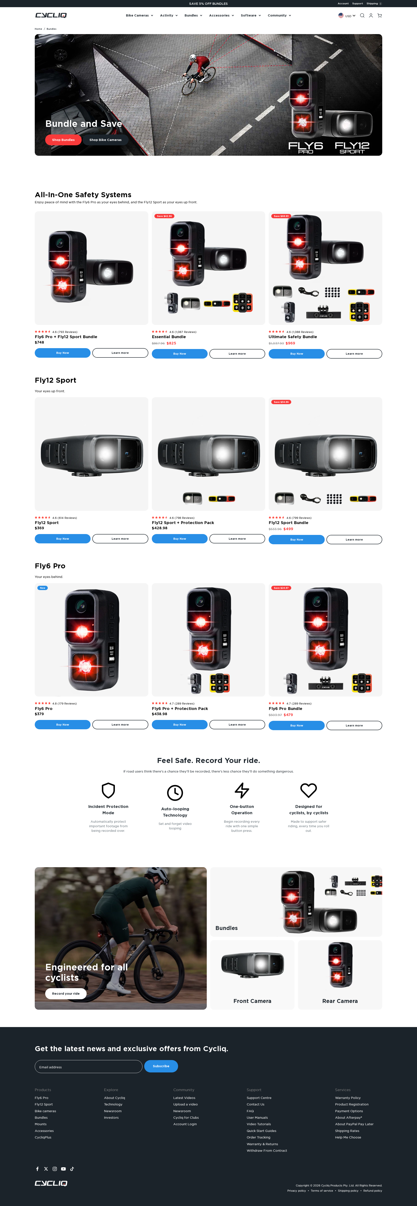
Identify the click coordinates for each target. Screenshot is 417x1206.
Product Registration (352, 1104)
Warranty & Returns (262, 1143)
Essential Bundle (169, 336)
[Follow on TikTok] (72, 1168)
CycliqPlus (43, 1137)
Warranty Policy (348, 1097)
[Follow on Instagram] (54, 1168)
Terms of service (322, 1190)
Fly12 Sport (47, 522)
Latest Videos (184, 1097)
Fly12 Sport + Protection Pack (183, 522)
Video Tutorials (259, 1123)
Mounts (40, 1123)
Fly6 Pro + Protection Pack (180, 708)
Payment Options (349, 1110)
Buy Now (62, 352)
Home (38, 29)
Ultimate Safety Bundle (293, 336)
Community (277, 15)
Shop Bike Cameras (105, 140)
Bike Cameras (137, 15)
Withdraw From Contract (267, 1150)
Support (357, 3)
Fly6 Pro (44, 708)
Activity (166, 15)
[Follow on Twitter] (46, 1168)
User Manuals (257, 1117)
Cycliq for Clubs (186, 1117)
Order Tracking (258, 1137)
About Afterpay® (348, 1117)
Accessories (219, 15)
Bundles (191, 15)
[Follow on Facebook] (37, 1168)
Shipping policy (348, 1190)
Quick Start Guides (261, 1130)
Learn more (120, 352)
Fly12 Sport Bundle (288, 522)
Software (248, 15)
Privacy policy (296, 1190)
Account (343, 3)
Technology (113, 1104)
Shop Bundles (63, 140)
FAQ (250, 1110)
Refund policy (372, 1190)
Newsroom (113, 1110)
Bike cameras (45, 1110)
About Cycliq (114, 1097)
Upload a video (185, 1104)
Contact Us (255, 1104)
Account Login (185, 1123)
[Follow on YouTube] (63, 1168)
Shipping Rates (347, 1130)
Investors (111, 1117)
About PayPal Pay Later (354, 1123)
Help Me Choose (348, 1137)
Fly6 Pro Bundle (285, 708)
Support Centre (259, 1097)
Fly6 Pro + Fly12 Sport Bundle (66, 336)
